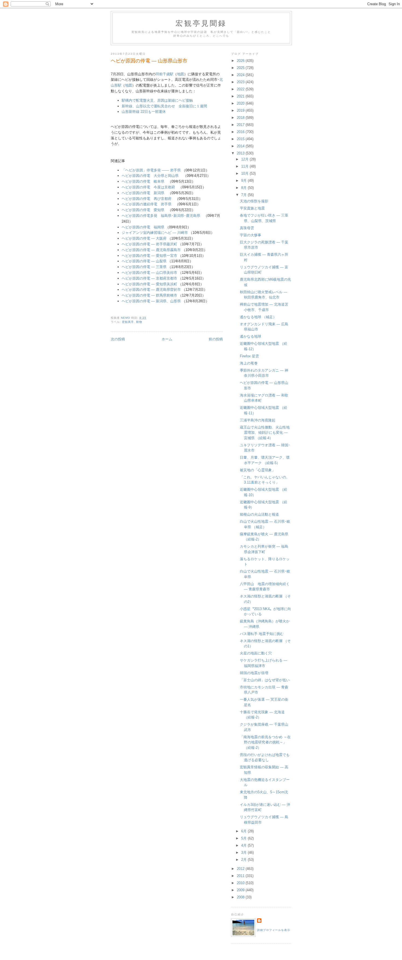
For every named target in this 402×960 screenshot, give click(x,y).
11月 (245, 166)
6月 (244, 831)
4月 (244, 845)
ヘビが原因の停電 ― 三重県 (144, 267)
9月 (244, 181)
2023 (241, 82)
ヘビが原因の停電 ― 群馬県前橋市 (149, 295)
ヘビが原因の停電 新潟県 (143, 193)
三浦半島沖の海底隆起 (257, 420)
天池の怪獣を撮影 (254, 201)
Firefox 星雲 (249, 356)
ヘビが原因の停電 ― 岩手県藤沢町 (149, 244)
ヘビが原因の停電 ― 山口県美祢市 (149, 273)
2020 (241, 103)
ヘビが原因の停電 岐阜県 (143, 181)
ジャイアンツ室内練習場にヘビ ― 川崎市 (155, 233)
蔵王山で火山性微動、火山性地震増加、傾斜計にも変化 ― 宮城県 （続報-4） (265, 432)
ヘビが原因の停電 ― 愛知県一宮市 (149, 256)
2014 (241, 146)
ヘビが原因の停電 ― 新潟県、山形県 (151, 301)
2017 (241, 125)
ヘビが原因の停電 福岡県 (143, 227)
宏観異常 (128, 321)
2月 (244, 860)
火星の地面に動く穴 (256, 653)
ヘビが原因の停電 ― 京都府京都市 (149, 278)
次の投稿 (118, 339)
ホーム (167, 339)
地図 (180, 74)
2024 (241, 75)
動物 (139, 321)
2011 (241, 876)
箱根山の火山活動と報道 (259, 514)
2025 (241, 68)
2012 (241, 869)
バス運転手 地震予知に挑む (262, 634)
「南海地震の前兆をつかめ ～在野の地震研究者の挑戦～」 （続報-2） (265, 742)
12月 (245, 159)
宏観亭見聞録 (201, 23)
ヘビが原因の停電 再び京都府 (146, 199)
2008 (241, 897)
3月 (244, 852)
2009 (241, 890)
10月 (245, 173)
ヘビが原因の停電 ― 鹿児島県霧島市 (151, 250)
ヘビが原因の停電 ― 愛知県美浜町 (149, 284)
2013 (241, 153)
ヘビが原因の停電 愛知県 (143, 210)
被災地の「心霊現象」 (257, 470)
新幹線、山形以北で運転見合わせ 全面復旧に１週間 (164, 106)
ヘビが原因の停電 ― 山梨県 (144, 261)
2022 (241, 89)
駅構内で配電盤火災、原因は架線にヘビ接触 (157, 100)
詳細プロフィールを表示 (273, 930)
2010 (241, 883)
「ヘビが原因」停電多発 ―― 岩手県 (151, 170)
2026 (241, 61)
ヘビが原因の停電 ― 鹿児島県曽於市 (151, 290)
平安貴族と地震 (252, 208)
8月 (244, 188)
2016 (241, 132)
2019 (241, 110)
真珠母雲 (247, 228)
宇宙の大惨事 (250, 235)
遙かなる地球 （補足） (258, 317)
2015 (241, 139)
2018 (241, 118)
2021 (241, 96)
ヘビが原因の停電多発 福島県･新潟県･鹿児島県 (161, 216)
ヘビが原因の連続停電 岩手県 (146, 204)
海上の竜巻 (249, 363)
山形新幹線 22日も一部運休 (144, 112)
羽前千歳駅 (164, 74)
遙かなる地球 (250, 336)
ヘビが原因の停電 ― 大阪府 (144, 238)
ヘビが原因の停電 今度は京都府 (148, 187)
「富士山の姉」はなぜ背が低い (265, 680)
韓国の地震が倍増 (254, 673)
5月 (244, 838)
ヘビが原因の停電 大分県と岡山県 (150, 176)
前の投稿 (216, 339)
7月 (244, 195)
